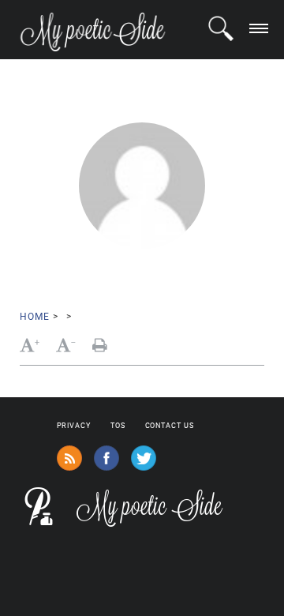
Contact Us (169, 426)
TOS (117, 426)
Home (34, 316)
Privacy (74, 426)
